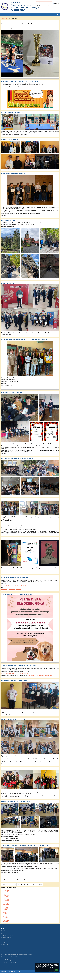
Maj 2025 (5, 909)
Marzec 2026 (5, 896)
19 (36, 884)
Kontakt (4, 946)
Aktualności (13, 18)
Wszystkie (5, 921)
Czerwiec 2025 (6, 908)
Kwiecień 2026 (6, 895)
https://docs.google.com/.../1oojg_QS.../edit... (11, 589)
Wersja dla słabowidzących (8, 971)
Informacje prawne (7, 937)
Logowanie (49, 5)
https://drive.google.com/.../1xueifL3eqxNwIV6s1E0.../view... (14, 585)
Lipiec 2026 (5, 891)
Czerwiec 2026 (6, 892)
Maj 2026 (5, 894)
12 (15, 884)
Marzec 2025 (5, 912)
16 (27, 884)
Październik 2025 (6, 903)
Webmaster (5, 930)
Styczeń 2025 (6, 915)
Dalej (40, 884)
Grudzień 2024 (6, 916)
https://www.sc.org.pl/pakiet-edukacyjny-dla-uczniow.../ (41, 675)
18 (33, 884)
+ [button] (15, 971)
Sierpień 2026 (6, 890)
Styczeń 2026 (6, 899)
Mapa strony (5, 944)
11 (11, 884)
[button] (42, 5)
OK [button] (56, 969)
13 (18, 884)
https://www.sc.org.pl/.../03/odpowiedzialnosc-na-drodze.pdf (14, 673)
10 (8, 884)
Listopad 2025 (6, 902)
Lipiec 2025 (5, 907)
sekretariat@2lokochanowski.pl (10, 956)
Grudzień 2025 (6, 900)
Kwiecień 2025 (6, 911)
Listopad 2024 (6, 917)
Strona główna (5, 18)
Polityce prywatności (52, 967)
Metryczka (5, 942)
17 (30, 884)
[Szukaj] (51, 2)
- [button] (40, 5)
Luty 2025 (5, 913)
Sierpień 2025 (6, 906)
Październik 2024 (6, 919)
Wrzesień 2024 (6, 920)
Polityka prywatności (7, 940)
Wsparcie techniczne (7, 933)
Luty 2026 (5, 898)
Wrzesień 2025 (6, 904)
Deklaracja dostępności (8, 935)
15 (24, 884)
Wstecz (4, 884)
